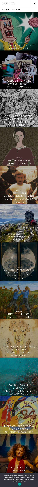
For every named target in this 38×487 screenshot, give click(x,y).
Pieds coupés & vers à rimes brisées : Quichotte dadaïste (19, 429)
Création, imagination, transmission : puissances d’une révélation (19, 351)
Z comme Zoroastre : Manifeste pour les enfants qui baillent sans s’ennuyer (19, 120)
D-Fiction (8, 3)
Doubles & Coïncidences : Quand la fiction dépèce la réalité (19, 197)
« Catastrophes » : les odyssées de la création (19, 237)
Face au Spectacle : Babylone (19, 469)
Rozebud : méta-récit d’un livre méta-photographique (19, 84)
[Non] (36, 480)
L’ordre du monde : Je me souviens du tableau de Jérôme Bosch (19, 274)
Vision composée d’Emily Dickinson (19, 162)
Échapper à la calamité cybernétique (18, 47)
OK (19, 484)
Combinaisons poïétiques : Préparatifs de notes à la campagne (19, 389)
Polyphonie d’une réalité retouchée (19, 315)
